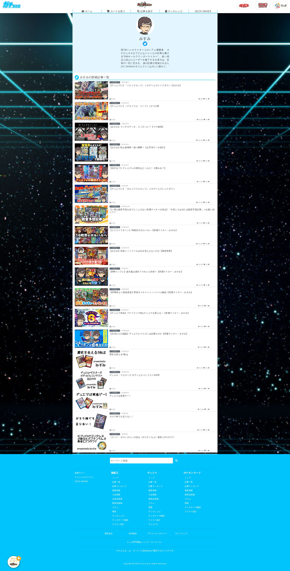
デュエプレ (153, 524)
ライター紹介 (118, 524)
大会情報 (116, 495)
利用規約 (133, 533)
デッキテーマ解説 (120, 520)
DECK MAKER (81, 481)
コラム (115, 507)
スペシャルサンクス (84, 477)
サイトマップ (181, 533)
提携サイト (80, 473)
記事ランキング (119, 486)
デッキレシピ (118, 516)
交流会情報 (117, 499)
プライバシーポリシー (157, 533)
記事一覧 (116, 482)
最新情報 (116, 490)
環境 (114, 511)
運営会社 (109, 533)
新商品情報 (117, 503)
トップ (115, 478)
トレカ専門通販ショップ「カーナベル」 (145, 542)
